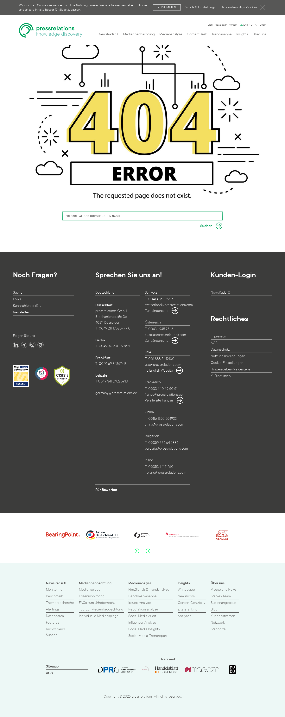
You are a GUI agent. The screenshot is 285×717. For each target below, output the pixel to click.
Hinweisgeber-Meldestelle (230, 369)
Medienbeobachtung (139, 34)
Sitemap (52, 666)
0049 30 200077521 (114, 346)
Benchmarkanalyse (142, 596)
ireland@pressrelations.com (165, 473)
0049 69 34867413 (113, 364)
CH (252, 24)
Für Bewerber (106, 489)
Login (263, 24)
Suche (17, 292)
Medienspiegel (90, 590)
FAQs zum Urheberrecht (97, 603)
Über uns (259, 34)
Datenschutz (220, 350)
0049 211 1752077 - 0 (114, 328)
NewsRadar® (108, 34)
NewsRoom (186, 596)
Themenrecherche (60, 603)
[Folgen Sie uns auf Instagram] (32, 345)
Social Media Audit (142, 616)
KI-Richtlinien (221, 376)
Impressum (219, 336)
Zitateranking (188, 609)
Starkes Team (221, 596)
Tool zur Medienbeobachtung (101, 609)
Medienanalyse (170, 34)
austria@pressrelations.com (165, 335)
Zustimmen (167, 7)
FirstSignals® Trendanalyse (148, 590)
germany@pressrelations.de (116, 393)
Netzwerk (218, 623)
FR (248, 24)
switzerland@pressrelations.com (169, 305)
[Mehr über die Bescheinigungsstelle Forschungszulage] (41, 373)
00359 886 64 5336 (163, 443)
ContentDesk (197, 34)
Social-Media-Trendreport (147, 636)
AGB (214, 343)
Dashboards (55, 616)
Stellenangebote (223, 603)
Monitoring (54, 590)
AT (256, 24)
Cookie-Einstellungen (227, 363)
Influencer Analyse (142, 623)
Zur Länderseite (156, 311)
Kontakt (233, 24)
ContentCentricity (191, 603)
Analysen (185, 616)
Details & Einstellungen (201, 7)
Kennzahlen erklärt (27, 306)
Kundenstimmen (223, 616)
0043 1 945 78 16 (160, 329)
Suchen (206, 226)
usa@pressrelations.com (163, 365)
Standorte (218, 629)
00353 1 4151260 (161, 467)
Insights (242, 34)
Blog (210, 24)
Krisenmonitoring (91, 596)
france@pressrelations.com (165, 395)
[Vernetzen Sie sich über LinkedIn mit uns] (16, 345)
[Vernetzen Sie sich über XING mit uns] (24, 345)
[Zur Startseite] (50, 30)
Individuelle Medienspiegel (99, 616)
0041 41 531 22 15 (161, 299)
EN (245, 24)
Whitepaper (186, 590)
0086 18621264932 (162, 419)
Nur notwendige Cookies (239, 7)
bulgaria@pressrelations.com (166, 448)
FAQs (17, 299)
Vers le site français (159, 400)
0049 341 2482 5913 (113, 381)
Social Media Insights (144, 629)
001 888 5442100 (161, 359)
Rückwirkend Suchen (55, 632)
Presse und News (223, 590)
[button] (137, 551)
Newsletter (221, 24)
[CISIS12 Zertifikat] (62, 375)
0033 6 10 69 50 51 (162, 389)
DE (241, 24)
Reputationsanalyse (143, 609)
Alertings (52, 609)
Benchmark (54, 596)
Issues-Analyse (139, 603)
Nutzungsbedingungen (228, 356)
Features (52, 623)
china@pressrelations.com (164, 424)
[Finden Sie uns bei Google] (40, 345)
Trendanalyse (222, 34)
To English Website (159, 370)
